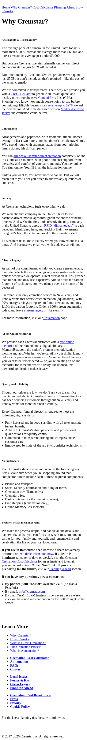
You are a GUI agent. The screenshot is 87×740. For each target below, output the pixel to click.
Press (14, 699)
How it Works (19, 639)
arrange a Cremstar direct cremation (37, 156)
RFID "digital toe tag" (59, 225)
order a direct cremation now (34, 554)
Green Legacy (20, 684)
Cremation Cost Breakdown (30, 695)
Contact (16, 669)
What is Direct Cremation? (28, 643)
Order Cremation (25, 11)
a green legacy (33, 310)
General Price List (50, 97)
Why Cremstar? (21, 7)
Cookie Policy (20, 706)
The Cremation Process (25, 647)
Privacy (15, 703)
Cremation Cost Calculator (19, 561)
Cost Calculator (43, 7)
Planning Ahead (64, 7)
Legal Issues (18, 676)
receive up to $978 (60, 105)
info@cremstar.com (32, 591)
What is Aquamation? (24, 650)
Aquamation (51, 318)
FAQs (14, 665)
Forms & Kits (20, 680)
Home (6, 7)
